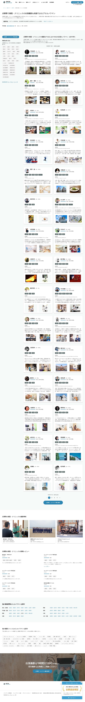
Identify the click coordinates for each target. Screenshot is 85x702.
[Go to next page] (60, 498)
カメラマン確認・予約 (77, 2)
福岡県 (51, 616)
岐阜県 (51, 610)
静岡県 (55, 610)
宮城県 (22, 607)
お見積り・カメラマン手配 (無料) (11, 36)
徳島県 (10, 616)
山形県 (30, 607)
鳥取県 (51, 613)
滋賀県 (10, 613)
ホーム (4, 7)
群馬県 (59, 607)
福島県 (34, 607)
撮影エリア (8, 7)
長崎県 (59, 616)
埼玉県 (63, 607)
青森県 (14, 607)
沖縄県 (79, 616)
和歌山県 (30, 613)
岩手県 (18, 607)
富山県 (14, 610)
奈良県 (26, 613)
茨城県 (51, 607)
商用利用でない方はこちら (9, 82)
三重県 (63, 610)
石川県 (18, 610)
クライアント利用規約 (8, 693)
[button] (4, 47)
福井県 (22, 610)
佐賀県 (55, 616)
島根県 (55, 613)
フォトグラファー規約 (17, 693)
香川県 (14, 616)
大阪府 (18, 613)
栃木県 (55, 607)
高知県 (22, 616)
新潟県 (10, 610)
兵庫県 (13, 7)
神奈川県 (75, 607)
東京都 (71, 607)
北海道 (10, 607)
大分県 (67, 616)
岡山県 (59, 613)
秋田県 (26, 607)
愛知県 (59, 610)
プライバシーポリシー (27, 693)
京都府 (14, 613)
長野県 (30, 610)
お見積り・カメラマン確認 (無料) (42, 671)
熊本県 (63, 616)
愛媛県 (18, 616)
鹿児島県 (75, 616)
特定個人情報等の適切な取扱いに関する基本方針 (52, 693)
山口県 (67, 613)
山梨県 (26, 610)
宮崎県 (71, 616)
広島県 (63, 613)
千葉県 (67, 607)
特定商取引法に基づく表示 (37, 693)
